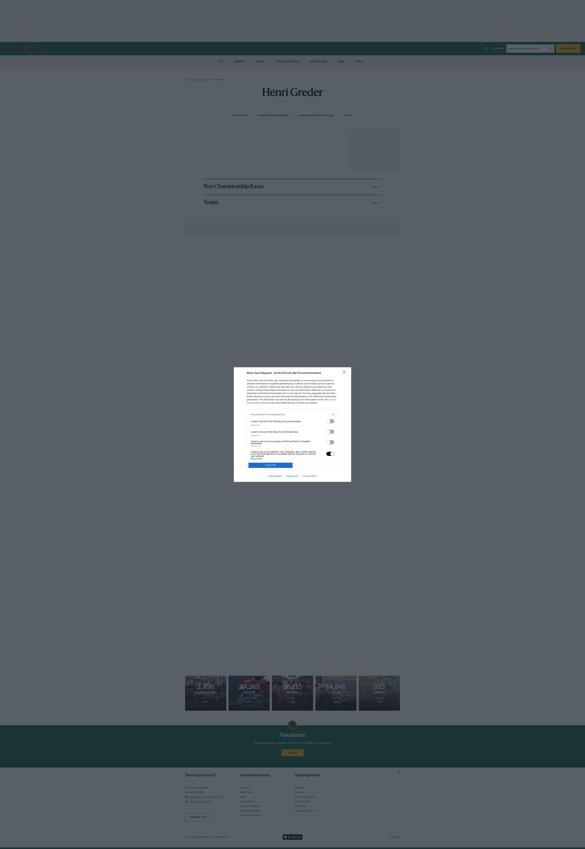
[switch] (330, 421)
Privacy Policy (309, 476)
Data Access (292, 476)
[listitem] (292, 414)
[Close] (345, 373)
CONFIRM (270, 465)
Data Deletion (275, 476)
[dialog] (292, 424)
